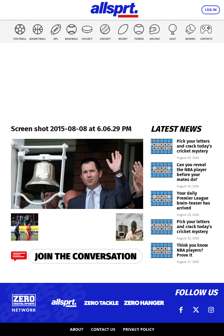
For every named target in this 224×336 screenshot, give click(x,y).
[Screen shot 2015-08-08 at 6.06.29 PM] (77, 207)
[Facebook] (181, 310)
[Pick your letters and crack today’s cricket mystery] (162, 146)
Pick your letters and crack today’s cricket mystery (194, 146)
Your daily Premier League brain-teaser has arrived (193, 201)
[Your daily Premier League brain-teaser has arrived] (162, 198)
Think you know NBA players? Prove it (192, 250)
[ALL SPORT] (114, 9)
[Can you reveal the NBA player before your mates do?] (162, 169)
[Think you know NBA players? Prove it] (162, 250)
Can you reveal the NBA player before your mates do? (192, 172)
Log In (211, 9)
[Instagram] (211, 310)
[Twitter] (196, 310)
